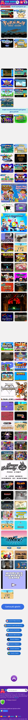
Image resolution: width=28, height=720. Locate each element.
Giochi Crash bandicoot (14, 625)
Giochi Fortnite (14, 630)
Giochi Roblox (14, 639)
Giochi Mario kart (14, 634)
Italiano (5, 711)
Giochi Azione (14, 648)
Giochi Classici (14, 644)
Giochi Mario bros (14, 621)
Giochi (16, 697)
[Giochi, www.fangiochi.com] (9, 2)
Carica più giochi (12, 607)
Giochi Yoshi (14, 653)
